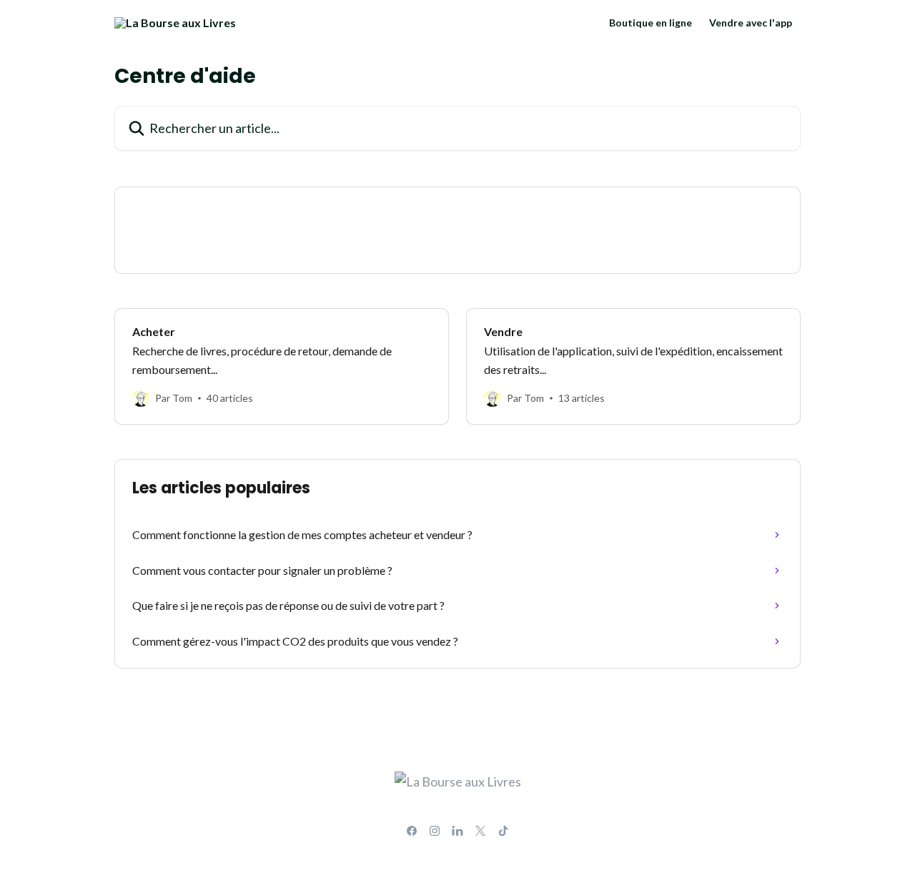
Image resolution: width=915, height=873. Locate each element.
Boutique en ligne (650, 23)
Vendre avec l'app (750, 23)
